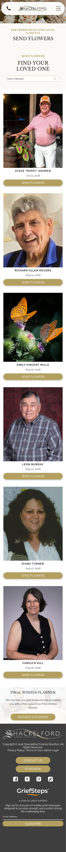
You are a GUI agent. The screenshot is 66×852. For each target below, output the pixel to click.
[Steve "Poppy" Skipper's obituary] (33, 95)
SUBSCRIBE (33, 823)
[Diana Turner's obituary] (33, 488)
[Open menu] (58, 8)
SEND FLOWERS (33, 182)
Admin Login (51, 750)
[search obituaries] (55, 78)
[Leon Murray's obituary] (33, 388)
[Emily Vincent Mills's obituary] (33, 294)
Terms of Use (34, 750)
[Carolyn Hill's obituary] (33, 587)
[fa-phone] (8, 10)
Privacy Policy (16, 750)
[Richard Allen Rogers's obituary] (33, 194)
